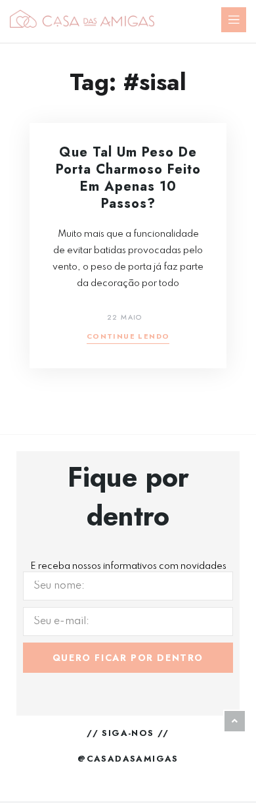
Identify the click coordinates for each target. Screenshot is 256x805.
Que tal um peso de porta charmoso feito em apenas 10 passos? (128, 178)
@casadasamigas (128, 758)
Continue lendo (128, 337)
